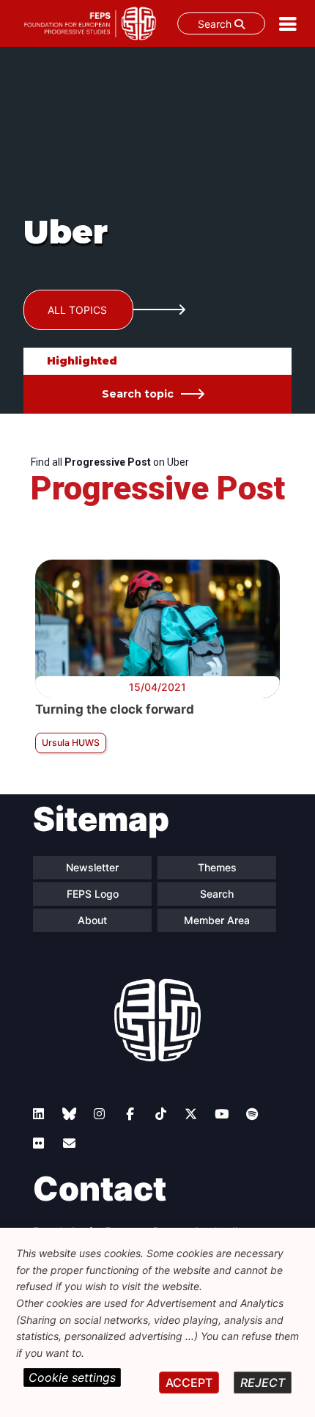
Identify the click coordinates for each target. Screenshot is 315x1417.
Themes (217, 867)
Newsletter (92, 867)
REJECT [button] (262, 1382)
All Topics (77, 310)
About (92, 920)
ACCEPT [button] (189, 1382)
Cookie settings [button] (72, 1377)
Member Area (217, 920)
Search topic (138, 393)
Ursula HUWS (71, 742)
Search (216, 24)
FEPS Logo (93, 893)
